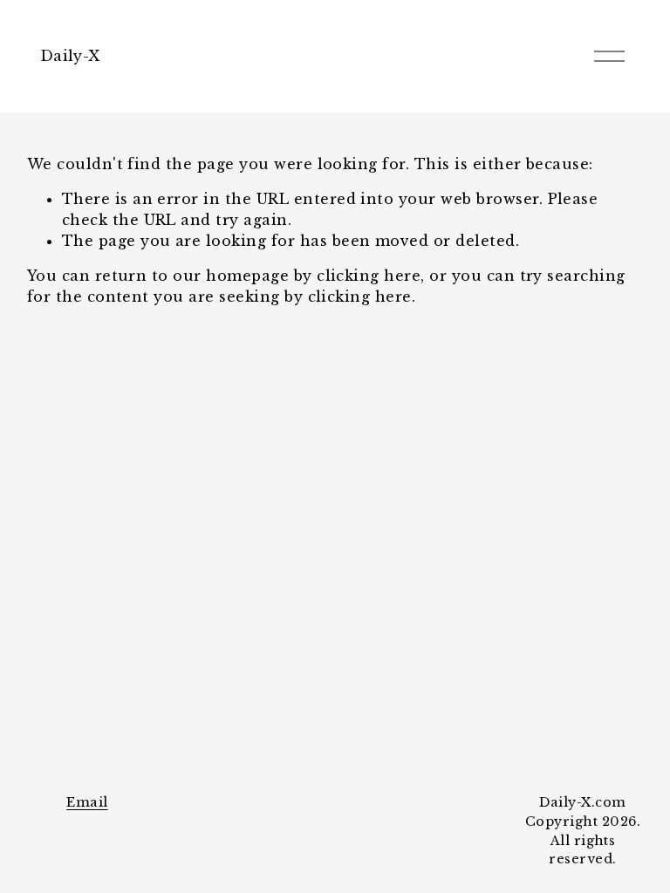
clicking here (368, 275)
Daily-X (69, 56)
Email (86, 802)
